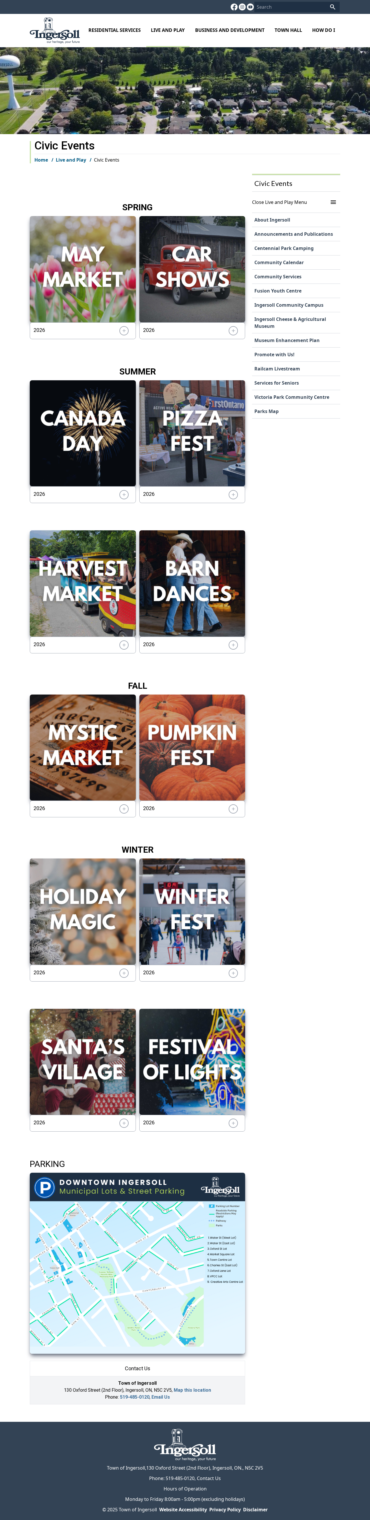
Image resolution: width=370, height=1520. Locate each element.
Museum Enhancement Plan (287, 340)
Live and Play (168, 30)
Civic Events (273, 183)
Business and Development (229, 30)
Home (41, 160)
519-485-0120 (134, 1397)
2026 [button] (39, 330)
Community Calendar (279, 262)
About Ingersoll (272, 220)
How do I (323, 30)
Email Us (160, 1397)
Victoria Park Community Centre (291, 397)
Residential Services (114, 30)
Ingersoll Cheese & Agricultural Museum (290, 322)
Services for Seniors (276, 383)
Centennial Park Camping (284, 248)
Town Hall (288, 30)
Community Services (277, 276)
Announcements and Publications (293, 234)
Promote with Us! (274, 354)
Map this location (192, 1390)
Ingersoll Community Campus (288, 305)
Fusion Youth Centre (277, 291)
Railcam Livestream (277, 369)
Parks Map (266, 411)
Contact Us (209, 1478)
